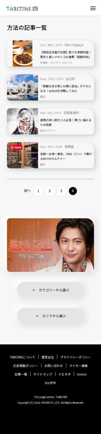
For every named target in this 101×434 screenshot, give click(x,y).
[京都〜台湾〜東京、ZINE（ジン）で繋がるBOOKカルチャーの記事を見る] (22, 155)
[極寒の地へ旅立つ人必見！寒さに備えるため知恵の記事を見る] (22, 121)
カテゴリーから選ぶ (54, 289)
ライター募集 (78, 366)
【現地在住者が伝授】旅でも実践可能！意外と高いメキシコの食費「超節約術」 (65, 54)
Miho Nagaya (74, 44)
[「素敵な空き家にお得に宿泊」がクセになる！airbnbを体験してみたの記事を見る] (22, 87)
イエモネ (64, 374)
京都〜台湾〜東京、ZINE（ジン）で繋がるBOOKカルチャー (66, 156)
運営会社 (47, 357)
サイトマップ (42, 374)
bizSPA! (50, 382)
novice (81, 374)
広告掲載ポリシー (25, 366)
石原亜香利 (71, 112)
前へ (27, 190)
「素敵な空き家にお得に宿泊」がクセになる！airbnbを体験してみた (65, 88)
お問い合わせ (53, 366)
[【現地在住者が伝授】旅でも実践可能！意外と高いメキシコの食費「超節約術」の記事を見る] (22, 53)
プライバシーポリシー (75, 357)
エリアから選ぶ (54, 315)
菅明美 (69, 146)
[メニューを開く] (93, 8)
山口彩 (70, 78)
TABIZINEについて (22, 357)
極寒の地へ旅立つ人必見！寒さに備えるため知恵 (65, 122)
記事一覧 (21, 374)
